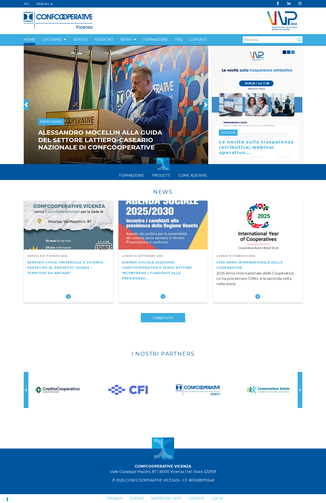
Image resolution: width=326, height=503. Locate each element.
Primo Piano (51, 122)
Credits (196, 498)
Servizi (80, 39)
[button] (65, 39)
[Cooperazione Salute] (268, 390)
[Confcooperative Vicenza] (58, 20)
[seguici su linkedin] (289, 4)
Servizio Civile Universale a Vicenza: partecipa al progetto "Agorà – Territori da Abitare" (65, 268)
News (126, 39)
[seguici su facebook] (278, 4)
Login (217, 498)
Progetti (161, 175)
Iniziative (228, 132)
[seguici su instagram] (300, 4)
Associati (103, 39)
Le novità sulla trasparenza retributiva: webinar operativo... (256, 147)
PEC (26, 4)
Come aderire (192, 175)
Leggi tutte (163, 317)
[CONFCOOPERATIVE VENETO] (198, 390)
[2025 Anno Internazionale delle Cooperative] (257, 226)
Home (29, 39)
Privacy (115, 498)
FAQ (179, 39)
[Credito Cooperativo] (57, 390)
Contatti (198, 39)
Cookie (137, 498)
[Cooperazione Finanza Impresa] (128, 390)
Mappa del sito (166, 498)
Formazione (155, 39)
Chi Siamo (52, 39)
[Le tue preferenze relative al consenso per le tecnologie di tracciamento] (7, 499)
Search (299, 40)
